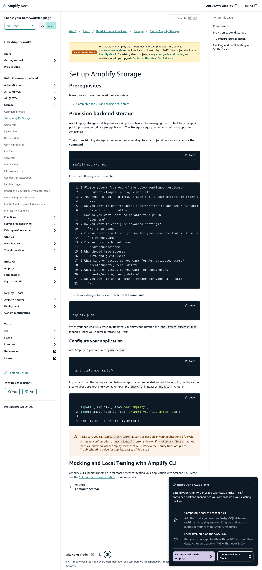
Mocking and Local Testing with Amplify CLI (123, 463)
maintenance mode (110, 50)
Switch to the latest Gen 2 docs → (153, 58)
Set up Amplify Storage (164, 31)
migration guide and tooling (167, 54)
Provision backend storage (101, 113)
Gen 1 (72, 31)
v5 (42, 26)
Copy (193, 155)
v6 (52, 26)
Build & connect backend (111, 31)
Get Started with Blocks (230, 556)
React (15, 26)
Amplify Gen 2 (107, 54)
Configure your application (96, 340)
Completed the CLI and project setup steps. (103, 104)
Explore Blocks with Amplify (187, 556)
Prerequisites (85, 85)
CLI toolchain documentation (97, 477)
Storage (138, 31)
